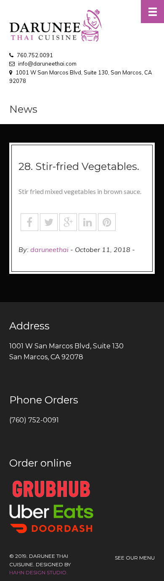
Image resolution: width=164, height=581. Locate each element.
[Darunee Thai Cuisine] (82, 25)
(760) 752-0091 (34, 420)
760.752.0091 (35, 55)
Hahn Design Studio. (38, 572)
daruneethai (49, 249)
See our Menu (135, 557)
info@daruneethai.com (47, 63)
